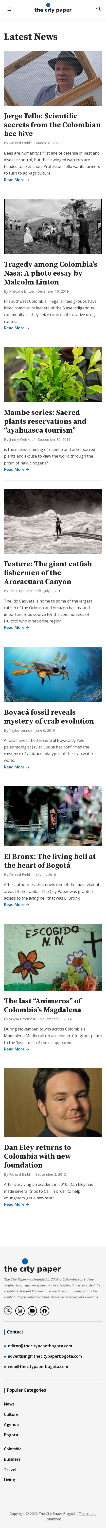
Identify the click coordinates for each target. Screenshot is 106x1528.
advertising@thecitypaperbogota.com (45, 1356)
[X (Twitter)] (8, 1310)
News (9, 1404)
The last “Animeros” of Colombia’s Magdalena (42, 1005)
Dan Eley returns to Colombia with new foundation (37, 1156)
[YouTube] (32, 1310)
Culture (11, 1414)
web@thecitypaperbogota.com (38, 1366)
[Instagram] (20, 1310)
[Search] (98, 8)
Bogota (11, 1435)
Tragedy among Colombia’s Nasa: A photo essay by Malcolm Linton (50, 273)
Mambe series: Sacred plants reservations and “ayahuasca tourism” (45, 421)
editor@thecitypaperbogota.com (40, 1346)
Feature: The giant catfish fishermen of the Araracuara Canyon (48, 572)
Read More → (16, 179)
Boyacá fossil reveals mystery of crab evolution (49, 717)
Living (9, 1479)
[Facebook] (44, 1310)
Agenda (11, 1424)
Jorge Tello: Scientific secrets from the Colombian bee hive (52, 125)
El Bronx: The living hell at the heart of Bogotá (50, 861)
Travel (10, 1469)
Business (12, 1459)
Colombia (12, 1449)
